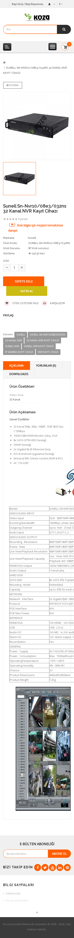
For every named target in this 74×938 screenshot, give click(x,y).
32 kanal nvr (13, 340)
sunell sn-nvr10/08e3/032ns (47, 334)
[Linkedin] (59, 867)
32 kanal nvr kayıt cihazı (43, 340)
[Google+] (52, 867)
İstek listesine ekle (25, 303)
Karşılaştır (57, 303)
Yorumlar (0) (46, 365)
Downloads (18, 374)
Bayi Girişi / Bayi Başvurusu (27, 4)
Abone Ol (59, 854)
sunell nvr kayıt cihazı (39, 346)
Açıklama (16, 365)
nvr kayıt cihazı (48, 352)
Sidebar (14, 85)
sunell (20, 334)
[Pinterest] (67, 867)
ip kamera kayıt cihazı (19, 352)
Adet (6, 261)
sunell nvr (12, 346)
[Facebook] (37, 867)
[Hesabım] (51, 4)
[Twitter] (45, 867)
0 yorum (23, 219)
